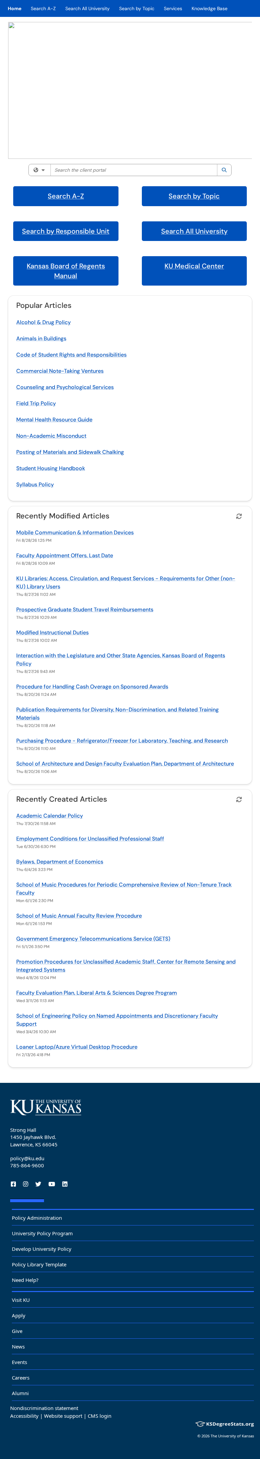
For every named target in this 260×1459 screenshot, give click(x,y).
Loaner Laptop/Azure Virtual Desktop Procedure (76, 1046)
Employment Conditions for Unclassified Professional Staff (90, 838)
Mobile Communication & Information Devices (75, 532)
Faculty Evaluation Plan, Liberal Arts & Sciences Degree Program (96, 992)
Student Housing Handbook (50, 468)
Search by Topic (136, 8)
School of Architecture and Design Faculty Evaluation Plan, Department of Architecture (125, 763)
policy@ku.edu (27, 1158)
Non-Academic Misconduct (51, 435)
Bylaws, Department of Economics (59, 861)
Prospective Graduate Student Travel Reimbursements (84, 609)
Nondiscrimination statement (44, 1408)
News (18, 1346)
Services (173, 8)
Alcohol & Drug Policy (43, 322)
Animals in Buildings (41, 338)
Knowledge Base (210, 8)
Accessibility (24, 1415)
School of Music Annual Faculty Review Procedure (79, 915)
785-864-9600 (27, 1165)
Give (17, 1331)
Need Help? (25, 1279)
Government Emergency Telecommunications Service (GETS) (93, 938)
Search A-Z (43, 8)
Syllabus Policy (35, 484)
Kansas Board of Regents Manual (66, 271)
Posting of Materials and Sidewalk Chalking (70, 452)
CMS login (99, 1415)
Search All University (87, 8)
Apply (18, 1315)
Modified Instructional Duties (52, 632)
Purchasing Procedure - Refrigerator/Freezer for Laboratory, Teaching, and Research (122, 740)
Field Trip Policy (36, 403)
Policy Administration (37, 1217)
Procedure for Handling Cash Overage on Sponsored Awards (92, 686)
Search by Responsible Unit (65, 231)
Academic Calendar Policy (49, 815)
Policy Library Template (39, 1264)
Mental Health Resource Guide (54, 419)
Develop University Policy (41, 1248)
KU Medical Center (194, 266)
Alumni (20, 1393)
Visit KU (21, 1299)
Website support (63, 1415)
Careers (20, 1377)
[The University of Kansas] (45, 1107)
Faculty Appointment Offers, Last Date (64, 555)
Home (14, 8)
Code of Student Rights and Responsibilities (71, 354)
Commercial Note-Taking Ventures (60, 370)
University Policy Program (42, 1233)
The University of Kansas (232, 1435)
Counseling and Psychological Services (65, 387)
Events (19, 1362)
